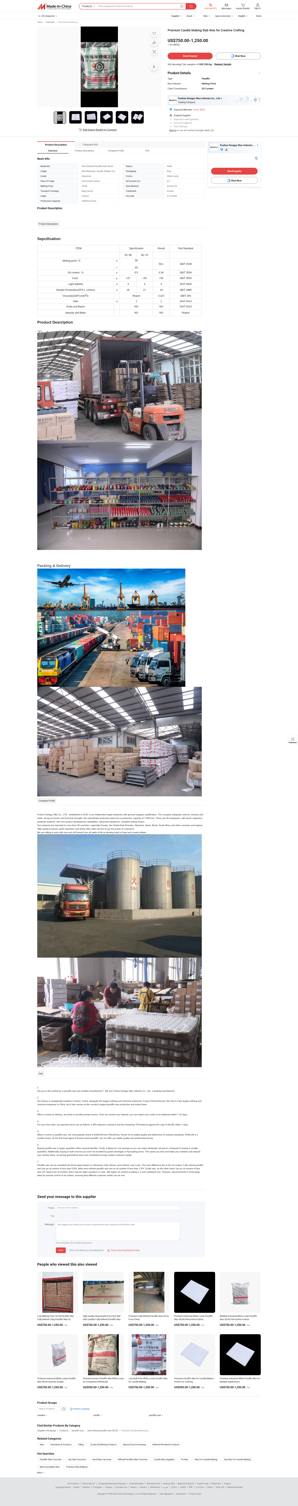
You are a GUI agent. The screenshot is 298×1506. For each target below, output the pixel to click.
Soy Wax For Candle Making (237, 1459)
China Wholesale (136, 1483)
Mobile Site (216, 1483)
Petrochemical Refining (67, 22)
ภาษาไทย (200, 1487)
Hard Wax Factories (101, 1459)
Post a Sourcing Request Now (123, 1250)
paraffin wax (155, 1415)
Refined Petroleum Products (165, 1444)
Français (108, 1487)
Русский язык (121, 1487)
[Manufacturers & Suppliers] (54, 6)
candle (96, 1415)
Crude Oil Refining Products (103, 1444)
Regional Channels (186, 1483)
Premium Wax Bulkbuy (77, 1466)
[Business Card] (256, 158)
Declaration (181, 1493)
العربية (165, 1487)
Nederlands (155, 1487)
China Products (88, 1483)
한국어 (174, 1487)
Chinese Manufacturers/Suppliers (112, 1483)
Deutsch (143, 1487)
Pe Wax (184, 1459)
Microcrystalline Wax (50, 1466)
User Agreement (166, 1493)
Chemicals (50, 22)
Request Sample (222, 64)
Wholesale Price (153, 1483)
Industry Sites (169, 1483)
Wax (42, 1444)
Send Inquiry (190, 55)
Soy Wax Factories (77, 1459)
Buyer (189, 15)
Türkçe (209, 1487)
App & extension (223, 15)
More (40, 1472)
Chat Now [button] (240, 55)
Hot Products (73, 1483)
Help (205, 15)
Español (86, 1487)
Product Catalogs (81, 1408)
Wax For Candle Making (206, 1459)
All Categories (48, 15)
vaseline (41, 1415)
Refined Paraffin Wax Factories (132, 1459)
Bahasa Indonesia (235, 1487)
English (76, 1487)
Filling (81, 1444)
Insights (227, 1483)
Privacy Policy (195, 1493)
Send (60, 1250)
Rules (258, 15)
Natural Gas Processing (134, 1444)
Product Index (202, 1483)
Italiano (133, 1487)
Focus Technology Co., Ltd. (128, 1493)
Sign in (257, 8)
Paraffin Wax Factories (51, 1459)
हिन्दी (190, 1487)
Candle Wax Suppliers (164, 1459)
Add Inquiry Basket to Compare (100, 129)
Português (97, 1487)
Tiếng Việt (220, 1487)
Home (39, 22)
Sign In (172, 130)
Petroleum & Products (61, 1444)
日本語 (183, 1487)
